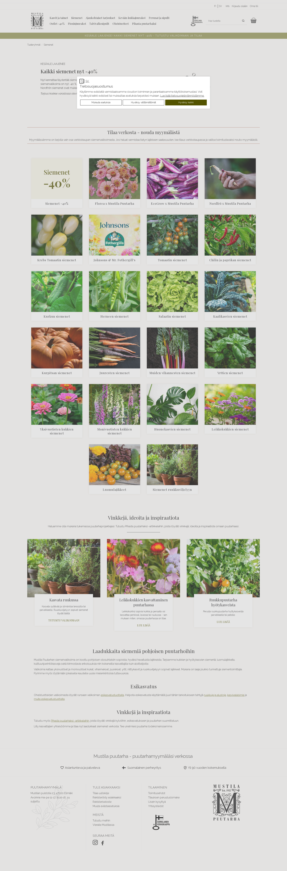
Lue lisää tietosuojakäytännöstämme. (182, 95)
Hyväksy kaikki (186, 102)
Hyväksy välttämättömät (143, 102)
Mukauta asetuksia (101, 102)
